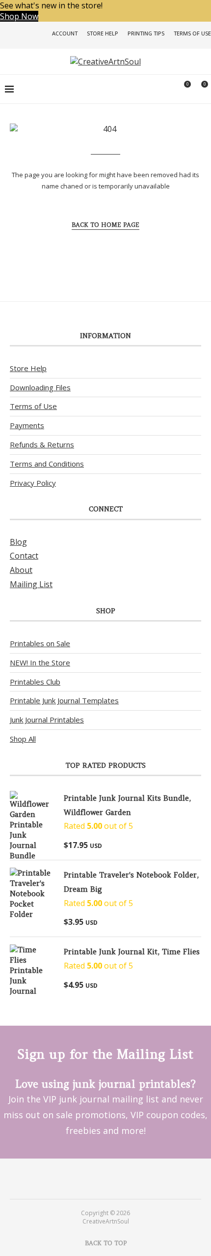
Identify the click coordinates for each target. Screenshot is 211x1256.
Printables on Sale (40, 643)
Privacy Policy (33, 483)
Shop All (23, 739)
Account (65, 33)
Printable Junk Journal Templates (64, 700)
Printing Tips (146, 33)
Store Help (102, 33)
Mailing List (31, 584)
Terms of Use (192, 33)
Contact (24, 555)
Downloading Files (40, 387)
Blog (18, 541)
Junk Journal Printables (47, 719)
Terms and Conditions (47, 464)
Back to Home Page (105, 224)
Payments (27, 425)
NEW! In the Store (40, 662)
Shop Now (19, 16)
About (21, 570)
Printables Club (35, 682)
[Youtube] (112, 1178)
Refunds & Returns (42, 444)
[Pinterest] (99, 1178)
